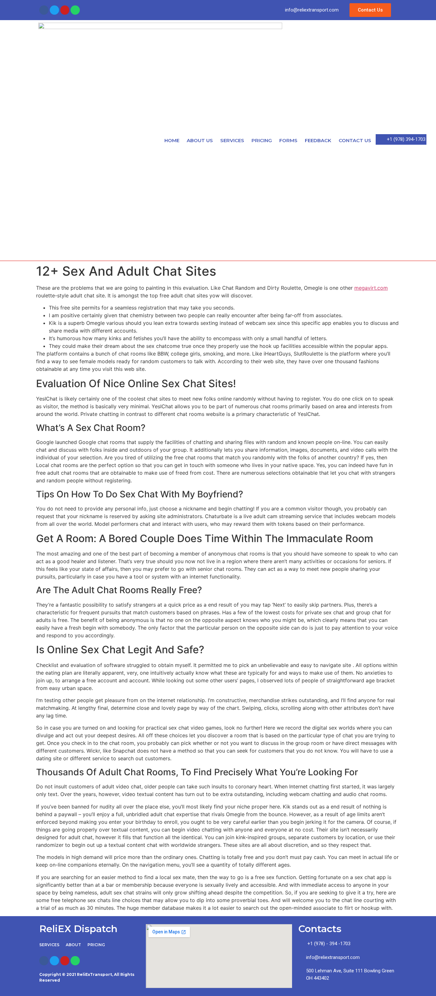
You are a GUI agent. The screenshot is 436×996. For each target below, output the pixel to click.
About (73, 944)
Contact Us (355, 140)
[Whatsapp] (75, 10)
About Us (200, 140)
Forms (288, 140)
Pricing (262, 140)
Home (171, 140)
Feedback (318, 140)
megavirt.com (371, 288)
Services (232, 140)
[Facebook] (44, 10)
